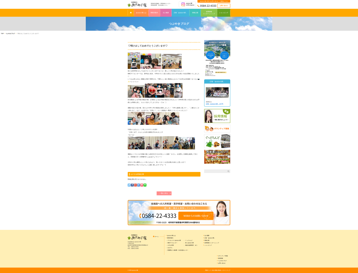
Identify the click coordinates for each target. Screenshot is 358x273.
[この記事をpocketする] (141, 185)
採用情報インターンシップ (209, 12)
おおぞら (170, 247)
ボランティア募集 (223, 256)
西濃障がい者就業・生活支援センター (178, 250)
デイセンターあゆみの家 (174, 240)
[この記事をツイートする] (129, 185)
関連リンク (208, 270)
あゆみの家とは (141, 12)
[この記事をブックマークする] (138, 185)
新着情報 (220, 258)
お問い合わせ (224, 5)
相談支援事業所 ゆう (191, 245)
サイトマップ (226, 270)
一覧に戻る (163, 193)
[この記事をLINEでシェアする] (145, 185)
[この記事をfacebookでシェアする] (132, 185)
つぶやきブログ (10, 33)
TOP (2, 33)
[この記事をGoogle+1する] (135, 185)
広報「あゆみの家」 (180, 12)
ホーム (157, 236)
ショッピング (223, 12)
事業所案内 (154, 12)
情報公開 (195, 12)
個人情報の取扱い (217, 270)
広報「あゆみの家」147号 (214, 104)
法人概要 (166, 12)
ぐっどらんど (189, 240)
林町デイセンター (172, 242)
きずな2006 (171, 245)
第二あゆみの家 (189, 242)
